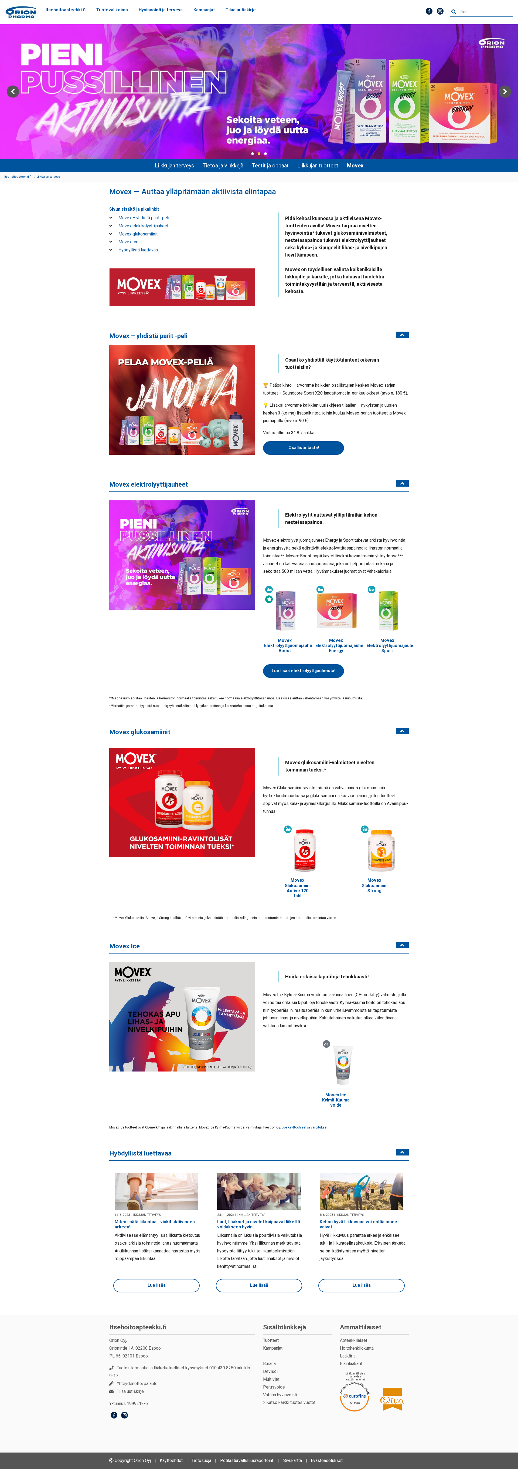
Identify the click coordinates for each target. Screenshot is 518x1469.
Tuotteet (271, 1340)
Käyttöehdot (171, 1460)
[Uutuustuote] (269, 599)
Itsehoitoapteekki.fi (66, 9)
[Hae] (453, 12)
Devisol (270, 1371)
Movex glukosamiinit (137, 234)
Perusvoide (274, 1387)
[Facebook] (114, 1416)
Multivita (271, 1379)
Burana (269, 1363)
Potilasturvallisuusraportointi (247, 1460)
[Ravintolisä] (269, 589)
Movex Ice (127, 241)
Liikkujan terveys (174, 165)
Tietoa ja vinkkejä (223, 165)
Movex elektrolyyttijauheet (142, 225)
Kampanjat (204, 9)
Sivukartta (292, 1460)
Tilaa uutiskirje (241, 9)
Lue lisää (157, 1285)
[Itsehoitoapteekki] (20, 12)
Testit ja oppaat (270, 165)
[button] (252, 153)
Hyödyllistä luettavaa (137, 249)
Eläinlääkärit (351, 1363)
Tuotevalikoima (112, 9)
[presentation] (13, 92)
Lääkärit (347, 1356)
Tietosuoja (201, 1460)
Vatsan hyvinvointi (280, 1394)
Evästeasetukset (327, 1460)
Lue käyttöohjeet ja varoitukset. (305, 1127)
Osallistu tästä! (303, 447)
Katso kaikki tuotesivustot (290, 1402)
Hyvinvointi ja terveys (161, 9)
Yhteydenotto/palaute (137, 1383)
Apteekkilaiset (353, 1340)
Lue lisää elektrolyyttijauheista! (303, 670)
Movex (355, 165)
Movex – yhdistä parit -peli (143, 217)
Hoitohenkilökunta (357, 1348)
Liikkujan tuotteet (317, 165)
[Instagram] (124, 1416)
